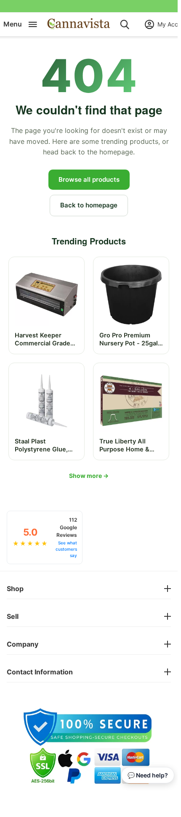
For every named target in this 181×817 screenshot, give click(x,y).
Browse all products (89, 179)
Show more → (89, 475)
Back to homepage (88, 205)
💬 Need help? (148, 775)
